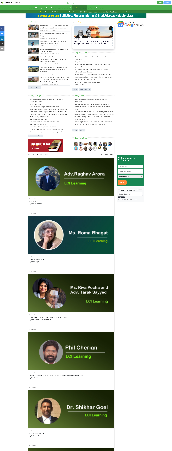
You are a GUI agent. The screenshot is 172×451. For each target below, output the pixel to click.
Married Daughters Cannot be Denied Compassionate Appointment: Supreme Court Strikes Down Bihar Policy (53, 59)
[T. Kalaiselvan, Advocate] (90, 144)
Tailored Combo (72, 12)
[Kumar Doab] (85, 144)
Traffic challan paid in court (38, 119)
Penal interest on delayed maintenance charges (44, 106)
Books (90, 8)
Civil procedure (79, 84)
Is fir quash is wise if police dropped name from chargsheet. (93, 74)
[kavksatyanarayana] (100, 148)
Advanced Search (128, 199)
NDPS (85, 12)
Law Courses (77, 3)
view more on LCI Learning (107, 154)
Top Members (81, 138)
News (66, 8)
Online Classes (38, 155)
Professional (32, 257)
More (102, 8)
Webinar (96, 8)
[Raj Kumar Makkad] (81, 144)
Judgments (53, 8)
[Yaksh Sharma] (105, 148)
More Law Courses (125, 12)
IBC (81, 12)
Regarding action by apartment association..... (44, 127)
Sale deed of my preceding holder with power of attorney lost (48, 114)
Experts (60, 8)
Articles (35, 8)
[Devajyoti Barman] (95, 144)
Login (160, 2)
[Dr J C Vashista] (105, 144)
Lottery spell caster (36, 101)
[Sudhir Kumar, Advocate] (100, 144)
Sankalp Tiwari (43, 74)
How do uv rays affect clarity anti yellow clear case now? (47, 129)
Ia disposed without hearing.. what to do (87, 82)
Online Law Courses (80, 8)
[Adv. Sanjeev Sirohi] (95, 148)
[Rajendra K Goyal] (76, 144)
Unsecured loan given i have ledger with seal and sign (91, 69)
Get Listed (120, 199)
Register (167, 2)
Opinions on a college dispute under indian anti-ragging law (93, 77)
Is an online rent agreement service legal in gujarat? (46, 132)
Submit (38, 87)
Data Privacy (114, 12)
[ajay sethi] (110, 144)
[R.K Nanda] (90, 148)
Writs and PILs (103, 12)
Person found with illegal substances (86, 79)
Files (70, 8)
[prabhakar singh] (85, 148)
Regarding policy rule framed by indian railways (44, 122)
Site (70, 3)
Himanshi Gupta (44, 64)
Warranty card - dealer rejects (39, 124)
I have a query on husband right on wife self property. (46, 99)
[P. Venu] (76, 148)
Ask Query (38, 136)
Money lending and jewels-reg (39, 117)
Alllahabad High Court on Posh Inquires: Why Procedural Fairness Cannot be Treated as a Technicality (53, 69)
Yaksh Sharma (43, 30)
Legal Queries (44, 8)
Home (30, 8)
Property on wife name (82, 62)
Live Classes (45, 12)
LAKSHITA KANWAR (45, 54)
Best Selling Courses (58, 12)
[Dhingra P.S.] (81, 148)
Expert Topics (37, 95)
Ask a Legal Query (85, 89)
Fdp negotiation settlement (83, 72)
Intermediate (32, 199)
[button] (112, 28)
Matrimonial (93, 12)
